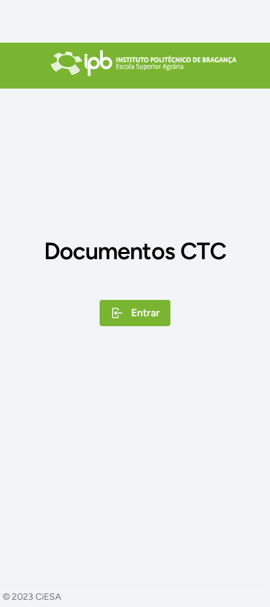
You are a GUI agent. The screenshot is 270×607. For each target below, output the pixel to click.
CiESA (48, 596)
